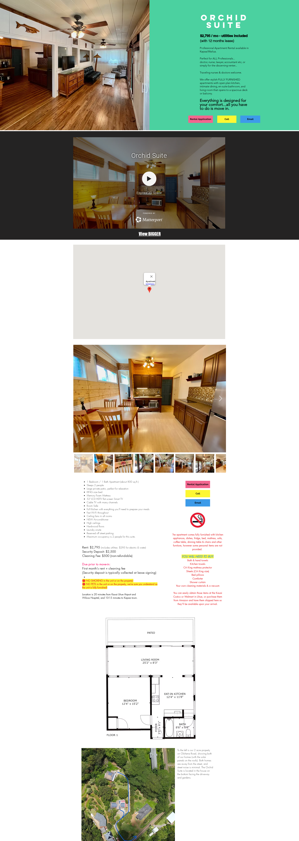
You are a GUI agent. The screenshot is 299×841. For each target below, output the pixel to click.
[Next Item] (220, 399)
